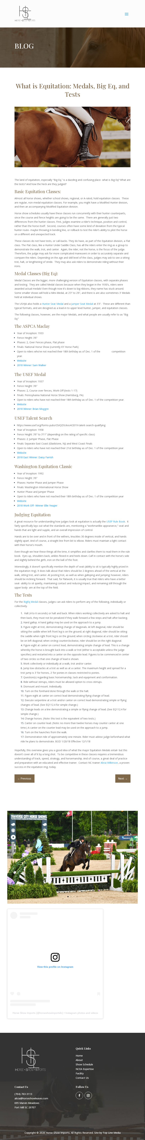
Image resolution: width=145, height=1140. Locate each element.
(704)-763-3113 (23, 1094)
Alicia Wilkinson (109, 762)
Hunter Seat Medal (52, 303)
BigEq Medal (31, 601)
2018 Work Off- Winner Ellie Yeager (37, 505)
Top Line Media (112, 1132)
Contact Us (82, 1077)
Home (79, 1055)
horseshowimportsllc (50, 1012)
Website (21, 360)
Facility (80, 1073)
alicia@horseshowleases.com (31, 1098)
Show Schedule (84, 1064)
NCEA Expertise (85, 1069)
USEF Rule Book (115, 521)
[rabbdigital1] (72, 902)
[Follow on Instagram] (88, 1095)
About (79, 1060)
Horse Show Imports (24, 1012)
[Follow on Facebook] (79, 1095)
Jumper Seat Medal (82, 303)
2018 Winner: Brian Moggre (33, 409)
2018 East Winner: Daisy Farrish (35, 457)
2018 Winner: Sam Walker (31, 365)
